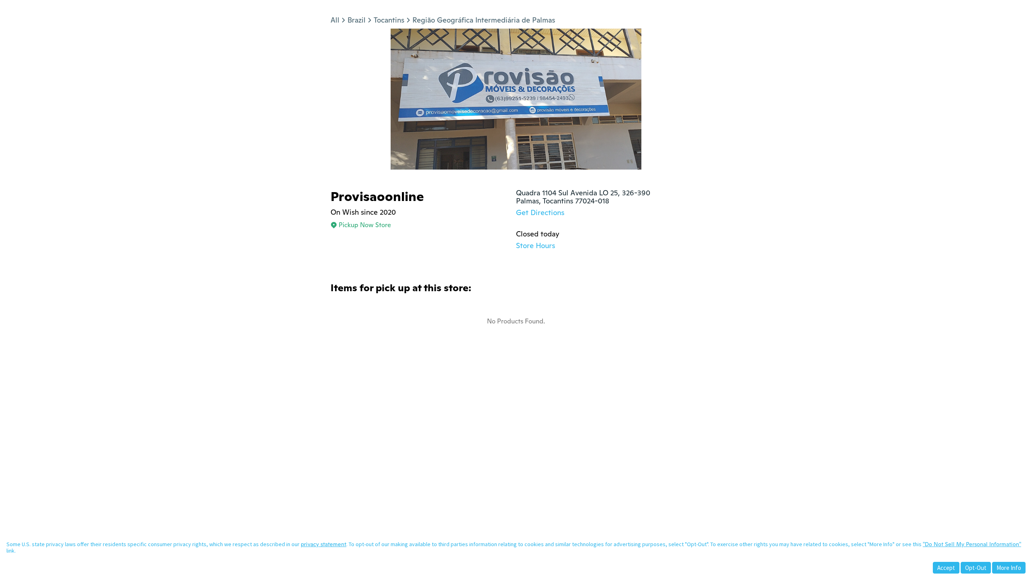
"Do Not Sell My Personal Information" (972, 544)
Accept (946, 568)
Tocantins (389, 20)
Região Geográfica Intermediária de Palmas (483, 20)
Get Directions (540, 212)
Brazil (356, 20)
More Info (1009, 568)
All (335, 20)
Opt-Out (975, 568)
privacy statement (323, 544)
